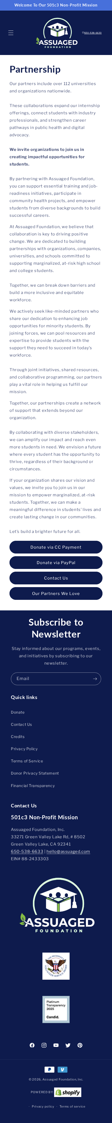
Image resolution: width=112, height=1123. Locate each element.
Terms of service (72, 1106)
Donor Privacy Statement (35, 773)
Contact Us (56, 578)
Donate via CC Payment (56, 547)
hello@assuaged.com (68, 851)
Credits (17, 736)
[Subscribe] (95, 678)
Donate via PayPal (56, 562)
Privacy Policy (24, 748)
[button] (11, 33)
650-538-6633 (93, 32)
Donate (18, 712)
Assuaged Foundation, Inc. (62, 1079)
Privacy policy (43, 1106)
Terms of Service (27, 761)
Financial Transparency (33, 785)
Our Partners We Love (56, 593)
